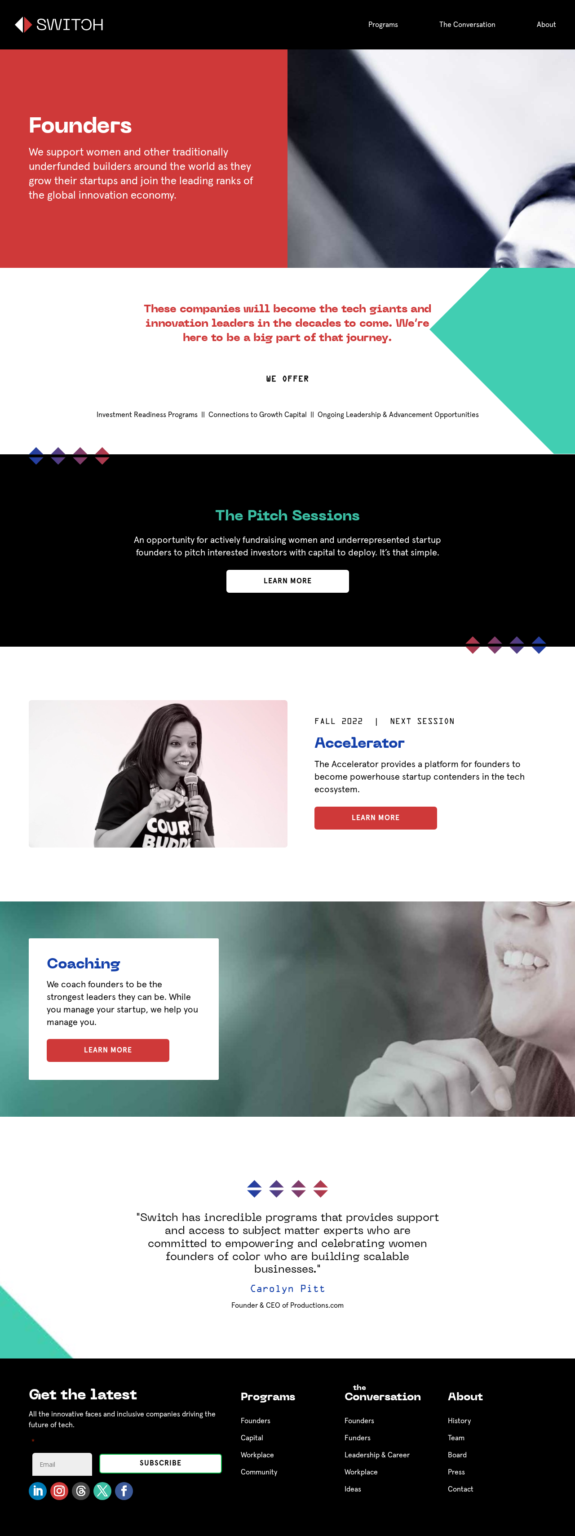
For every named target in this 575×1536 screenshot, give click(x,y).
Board (457, 1455)
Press (456, 1472)
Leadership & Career (377, 1455)
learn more (288, 581)
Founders (255, 1421)
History (459, 1421)
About (546, 24)
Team (456, 1438)
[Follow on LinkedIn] (38, 1491)
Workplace (257, 1455)
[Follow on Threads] (81, 1491)
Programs (383, 24)
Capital (252, 1438)
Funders (358, 1438)
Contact (460, 1489)
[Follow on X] (102, 1491)
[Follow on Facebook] (124, 1491)
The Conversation (467, 24)
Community (259, 1472)
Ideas (353, 1489)
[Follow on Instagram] (59, 1491)
